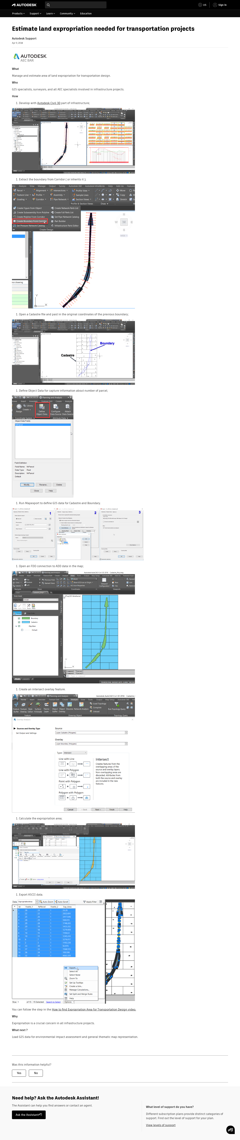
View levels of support (161, 1125)
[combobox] (75, 4)
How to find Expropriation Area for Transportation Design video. (94, 1010)
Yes (19, 1073)
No (36, 1073)
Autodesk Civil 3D (48, 103)
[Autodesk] (24, 4)
